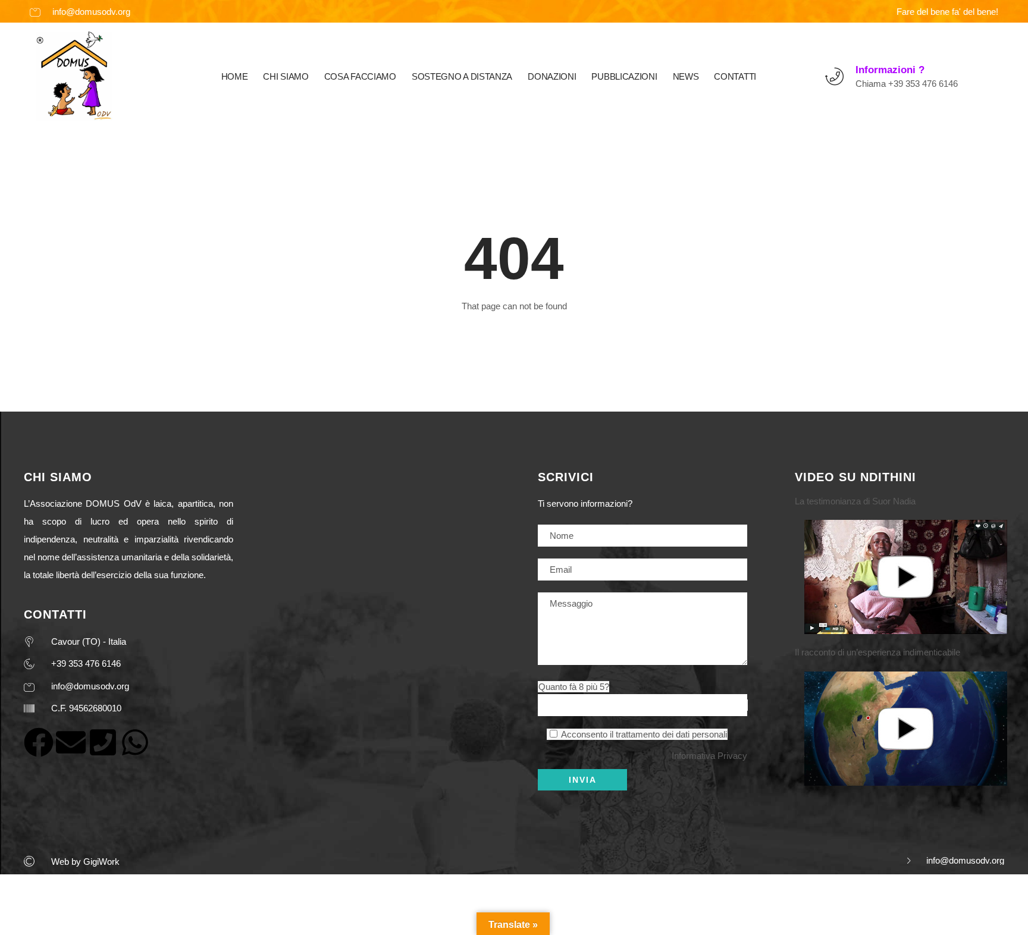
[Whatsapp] (135, 742)
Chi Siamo (285, 76)
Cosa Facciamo (360, 76)
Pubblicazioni (624, 76)
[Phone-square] (103, 742)
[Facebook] (39, 742)
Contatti (735, 76)
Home (234, 76)
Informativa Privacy (709, 756)
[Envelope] (71, 742)
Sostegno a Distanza (462, 76)
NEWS (686, 76)
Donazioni (552, 76)
